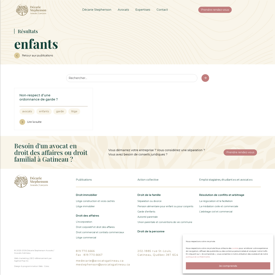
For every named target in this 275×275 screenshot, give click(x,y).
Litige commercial (86, 237)
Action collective (148, 179)
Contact (162, 9)
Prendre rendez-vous (215, 9)
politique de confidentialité (198, 257)
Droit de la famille (149, 194)
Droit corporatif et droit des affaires (95, 227)
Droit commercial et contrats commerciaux (100, 232)
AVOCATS (27, 111)
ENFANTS (44, 111)
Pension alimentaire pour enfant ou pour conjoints (165, 206)
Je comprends (228, 265)
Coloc (46, 266)
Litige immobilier (85, 206)
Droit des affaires (87, 215)
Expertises (142, 9)
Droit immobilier (86, 194)
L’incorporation (84, 221)
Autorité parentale (148, 216)
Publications (84, 179)
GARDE (60, 111)
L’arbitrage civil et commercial (215, 211)
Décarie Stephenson (96, 9)
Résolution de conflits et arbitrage (221, 194)
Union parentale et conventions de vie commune (165, 222)
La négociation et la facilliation (216, 201)
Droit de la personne (151, 231)
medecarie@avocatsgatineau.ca (100, 260)
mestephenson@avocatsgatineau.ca (103, 264)
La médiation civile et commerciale (218, 206)
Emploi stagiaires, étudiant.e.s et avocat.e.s (225, 179)
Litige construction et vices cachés (95, 201)
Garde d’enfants (146, 211)
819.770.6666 (85, 251)
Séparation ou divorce (150, 201)
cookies (235, 248)
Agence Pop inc (21, 261)
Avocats (123, 9)
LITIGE (74, 111)
